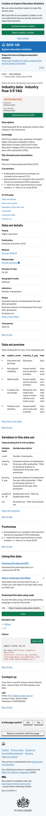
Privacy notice (17, 750)
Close (41, 67)
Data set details (9, 199)
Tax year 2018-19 (9, 253)
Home (4, 74)
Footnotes (6, 211)
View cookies (23, 38)
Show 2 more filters (10, 316)
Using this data (8, 215)
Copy (23, 614)
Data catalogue (15, 74)
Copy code (37, 641)
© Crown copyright (23, 810)
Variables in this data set (13, 207)
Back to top (7, 334)
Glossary (29, 753)
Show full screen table (12, 421)
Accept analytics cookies (23, 26)
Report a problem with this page (23, 733)
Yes (29, 722)
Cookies (5, 750)
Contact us (7, 219)
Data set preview (9, 203)
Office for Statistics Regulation (16, 772)
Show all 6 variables (11, 510)
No (40, 722)
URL (3, 608)
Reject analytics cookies (23, 32)
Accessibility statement (12, 753)
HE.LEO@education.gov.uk (20, 695)
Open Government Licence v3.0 (16, 783)
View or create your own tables (16, 578)
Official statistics (11, 262)
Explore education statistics (16, 49)
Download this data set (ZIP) (15, 563)
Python (7, 624)
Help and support (10, 756)
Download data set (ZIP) (23, 115)
